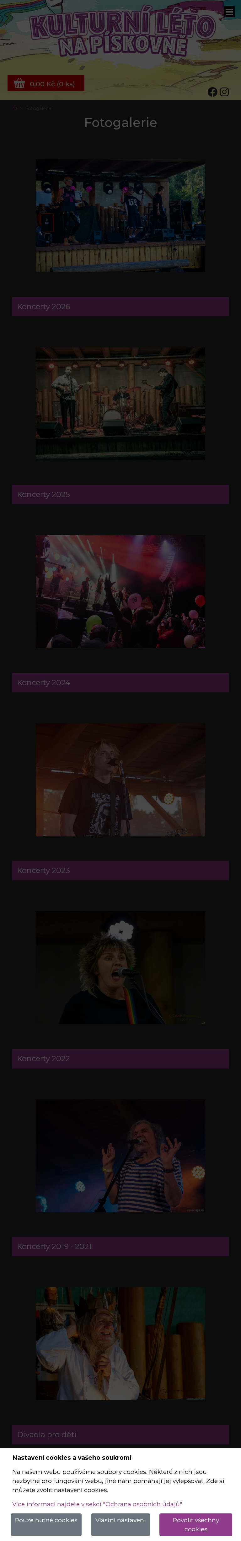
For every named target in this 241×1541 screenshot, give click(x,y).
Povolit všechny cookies (196, 1524)
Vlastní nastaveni (120, 1520)
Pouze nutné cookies (46, 1520)
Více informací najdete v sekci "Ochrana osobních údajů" (97, 1504)
